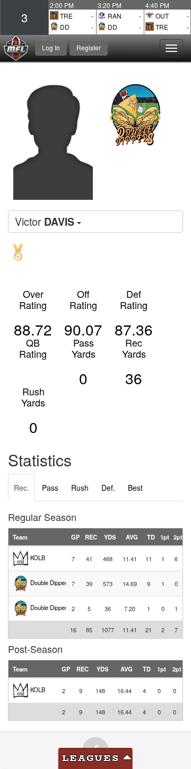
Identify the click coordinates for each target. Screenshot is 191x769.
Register (88, 47)
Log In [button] (51, 47)
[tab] (21, 487)
